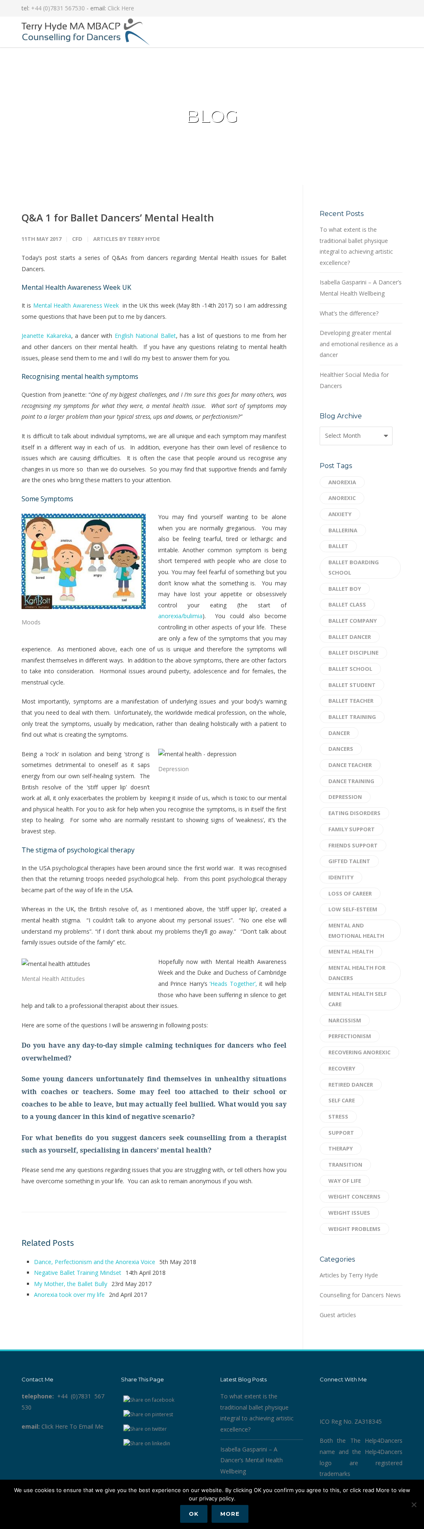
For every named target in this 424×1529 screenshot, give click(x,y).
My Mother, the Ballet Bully (70, 1284)
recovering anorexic (359, 1052)
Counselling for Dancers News (360, 1295)
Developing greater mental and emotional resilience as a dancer (359, 344)
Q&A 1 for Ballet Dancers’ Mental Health (118, 217)
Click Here (121, 8)
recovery (341, 1068)
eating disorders (354, 813)
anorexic (342, 498)
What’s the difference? (349, 313)
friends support (353, 845)
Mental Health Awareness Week (75, 305)
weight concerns (354, 1196)
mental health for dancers (356, 973)
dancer (339, 733)
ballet (338, 546)
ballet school (350, 668)
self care (341, 1100)
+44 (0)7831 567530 (58, 8)
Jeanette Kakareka (46, 336)
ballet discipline (353, 652)
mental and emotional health (356, 930)
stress (338, 1116)
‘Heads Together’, (232, 984)
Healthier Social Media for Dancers (354, 380)
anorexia (342, 482)
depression (345, 797)
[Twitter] (394, 8)
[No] (414, 1504)
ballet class (347, 604)
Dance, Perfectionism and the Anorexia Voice (94, 1262)
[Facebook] (361, 8)
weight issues (349, 1212)
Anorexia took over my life (69, 1294)
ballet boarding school (353, 567)
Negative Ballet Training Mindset (77, 1273)
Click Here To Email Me (72, 1426)
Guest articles (338, 1315)
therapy (340, 1148)
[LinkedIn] (377, 8)
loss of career (350, 893)
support (341, 1132)
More (230, 1513)
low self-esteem (352, 909)
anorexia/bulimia (180, 616)
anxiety (340, 514)
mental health (350, 951)
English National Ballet (145, 336)
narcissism (344, 1020)
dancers (340, 748)
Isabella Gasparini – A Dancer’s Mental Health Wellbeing (361, 287)
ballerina (342, 530)
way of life (344, 1180)
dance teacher (350, 765)
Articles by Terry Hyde (126, 239)
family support (351, 829)
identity (341, 877)
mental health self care (357, 999)
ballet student (352, 685)
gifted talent (349, 861)
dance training (351, 781)
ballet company (352, 620)
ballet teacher (350, 700)
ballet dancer (349, 637)
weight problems (354, 1229)
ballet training (352, 717)
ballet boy (344, 588)
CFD (77, 239)
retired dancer (350, 1084)
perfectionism (349, 1036)
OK (194, 1513)
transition (345, 1164)
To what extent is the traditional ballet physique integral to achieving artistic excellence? (356, 246)
